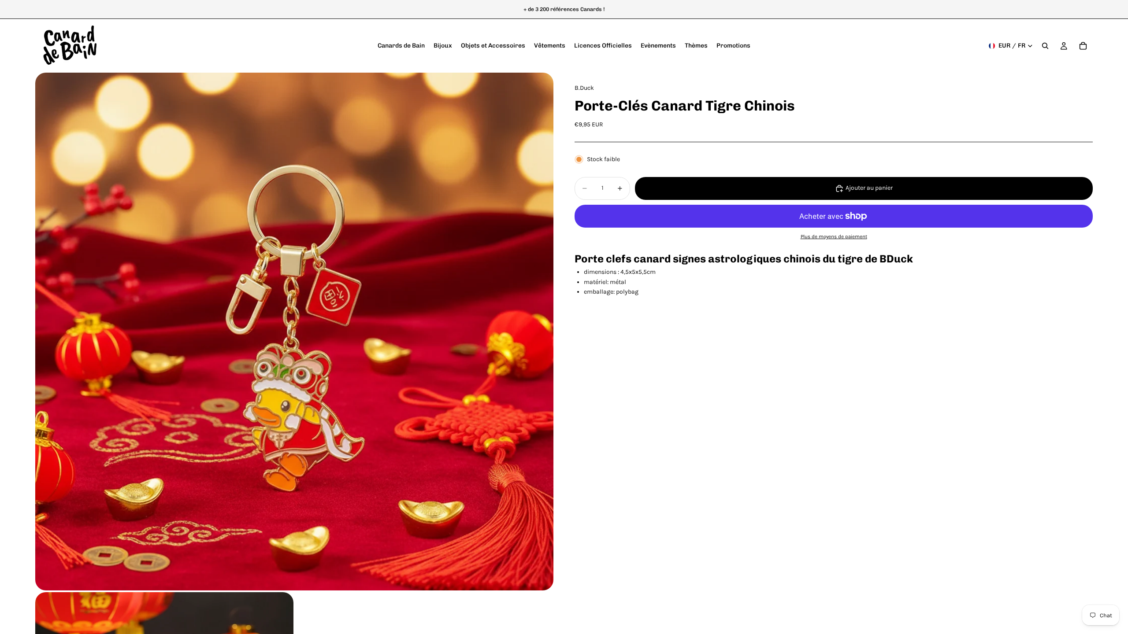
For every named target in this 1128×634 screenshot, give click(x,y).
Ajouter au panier (869, 188)
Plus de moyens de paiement (834, 236)
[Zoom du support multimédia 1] (294, 331)
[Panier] (1083, 45)
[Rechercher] (1045, 45)
